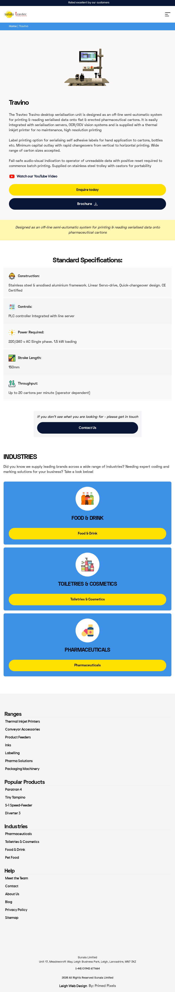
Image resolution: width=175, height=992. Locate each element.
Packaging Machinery (22, 769)
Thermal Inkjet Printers (22, 721)
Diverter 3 (12, 813)
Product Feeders (18, 737)
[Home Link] (15, 14)
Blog (8, 902)
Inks (8, 745)
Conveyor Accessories (22, 729)
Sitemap (11, 917)
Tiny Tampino (15, 797)
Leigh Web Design (73, 986)
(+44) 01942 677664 (88, 968)
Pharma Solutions (19, 761)
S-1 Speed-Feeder (18, 805)
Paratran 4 (13, 789)
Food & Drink (15, 849)
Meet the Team (16, 878)
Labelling (12, 753)
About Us (12, 894)
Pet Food (12, 857)
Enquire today (87, 190)
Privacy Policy (16, 910)
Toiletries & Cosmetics (22, 842)
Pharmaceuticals (18, 834)
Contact (11, 886)
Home (13, 26)
